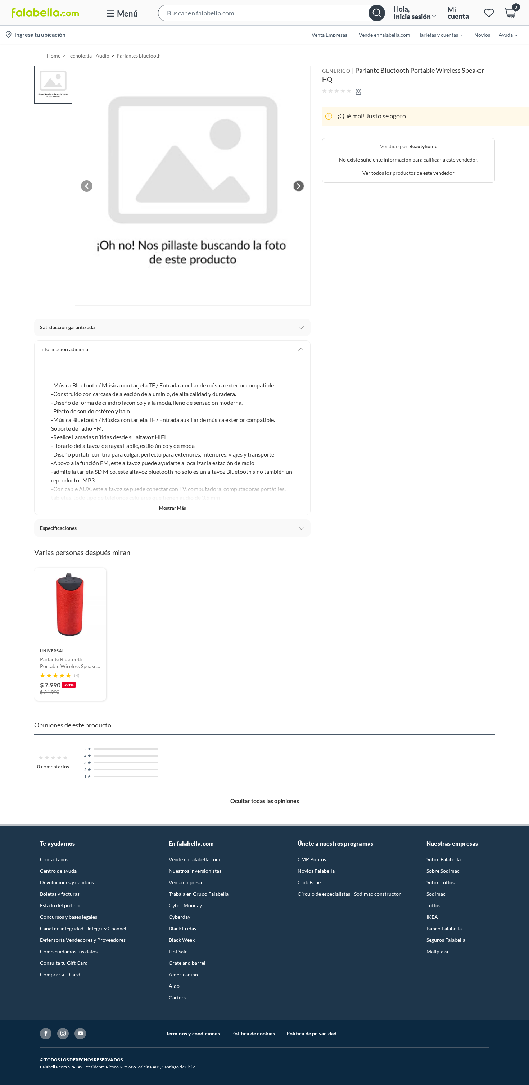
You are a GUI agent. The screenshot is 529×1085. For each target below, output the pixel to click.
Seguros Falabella (445, 940)
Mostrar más (172, 508)
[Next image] (298, 186)
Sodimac (436, 894)
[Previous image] (86, 186)
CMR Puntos (312, 859)
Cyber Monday (185, 905)
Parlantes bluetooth (139, 56)
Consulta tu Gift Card (64, 963)
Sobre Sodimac (443, 871)
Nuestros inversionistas (195, 871)
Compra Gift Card (60, 974)
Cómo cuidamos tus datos (69, 951)
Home (53, 56)
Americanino (183, 974)
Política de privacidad (311, 1033)
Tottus (433, 905)
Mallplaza (437, 951)
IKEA (432, 917)
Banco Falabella (444, 928)
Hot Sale (178, 951)
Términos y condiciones (193, 1033)
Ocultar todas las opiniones (264, 800)
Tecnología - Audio (88, 56)
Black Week (182, 940)
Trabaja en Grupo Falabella (199, 894)
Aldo (174, 986)
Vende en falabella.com (194, 859)
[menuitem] (436, 34)
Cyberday (179, 917)
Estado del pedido (60, 905)
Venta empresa (185, 882)
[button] (271, 12)
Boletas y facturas (60, 894)
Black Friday (182, 928)
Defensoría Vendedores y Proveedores (83, 940)
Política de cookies (253, 1033)
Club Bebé (309, 882)
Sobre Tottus (440, 882)
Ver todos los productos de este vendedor (408, 172)
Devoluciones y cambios (67, 882)
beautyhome (423, 146)
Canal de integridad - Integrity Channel (83, 928)
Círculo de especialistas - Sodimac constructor (349, 894)
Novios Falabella (316, 871)
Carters (177, 997)
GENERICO (336, 71)
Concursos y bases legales (68, 917)
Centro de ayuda (58, 871)
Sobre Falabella (443, 859)
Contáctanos (54, 859)
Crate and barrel (187, 963)
